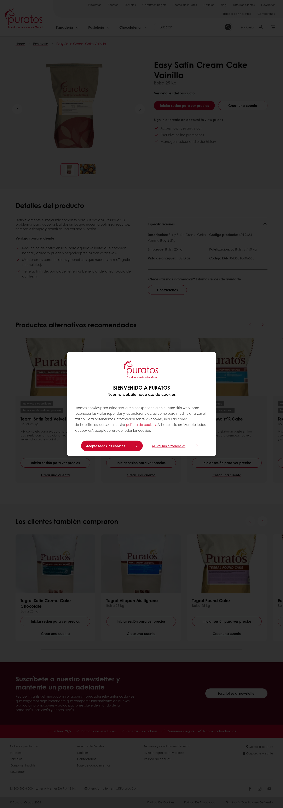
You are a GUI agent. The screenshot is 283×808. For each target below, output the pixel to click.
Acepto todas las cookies (105, 446)
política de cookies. (141, 424)
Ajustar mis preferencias (168, 446)
